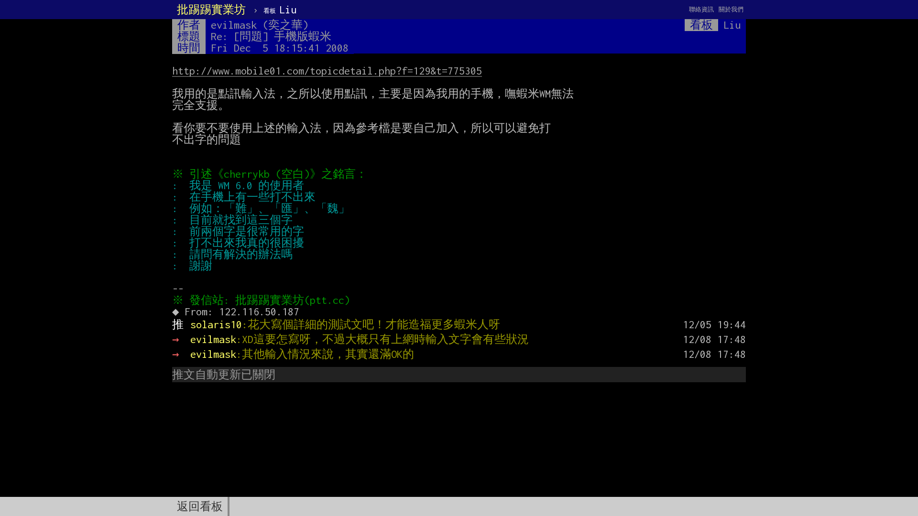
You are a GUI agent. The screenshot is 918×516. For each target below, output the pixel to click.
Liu (279, 9)
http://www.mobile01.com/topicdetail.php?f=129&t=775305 (327, 70)
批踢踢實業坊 (211, 9)
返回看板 (200, 506)
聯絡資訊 (701, 9)
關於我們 (731, 9)
